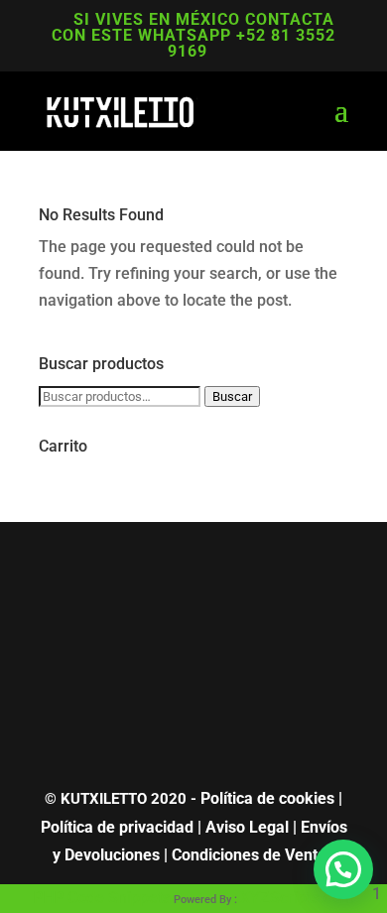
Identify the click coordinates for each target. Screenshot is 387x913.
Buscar (232, 396)
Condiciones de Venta (249, 855)
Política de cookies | (271, 798)
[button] (343, 869)
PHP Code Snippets (102, 897)
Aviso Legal (247, 827)
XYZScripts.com (297, 897)
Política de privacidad (117, 827)
